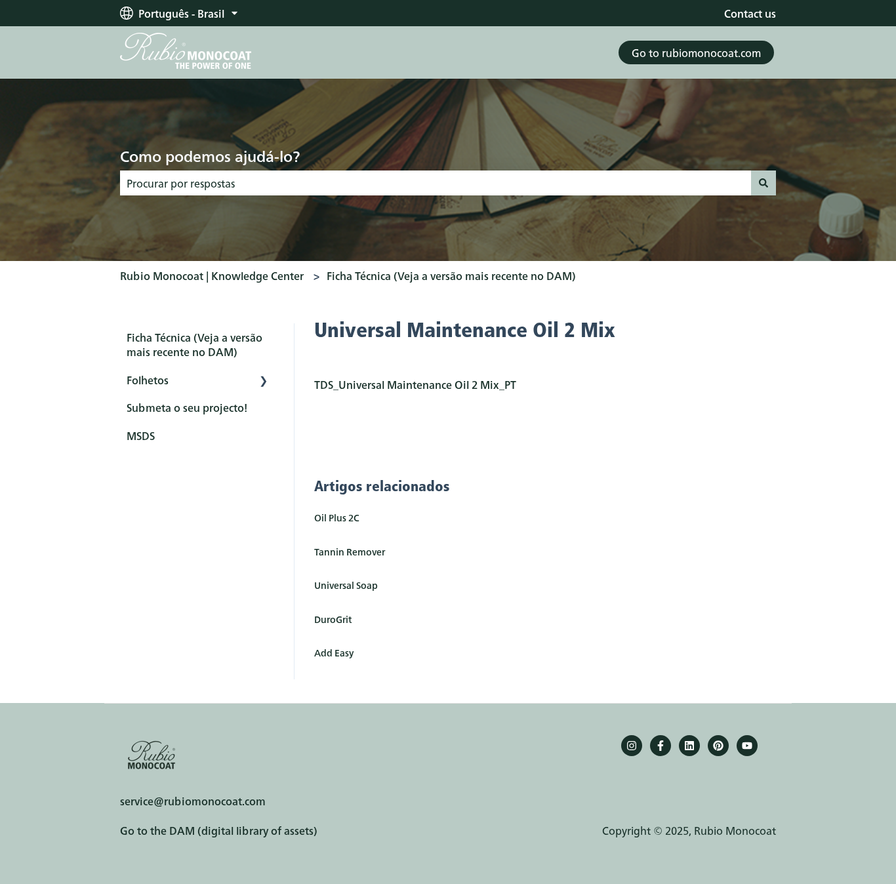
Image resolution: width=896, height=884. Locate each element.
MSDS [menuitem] (141, 435)
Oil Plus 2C (336, 517)
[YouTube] (747, 745)
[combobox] (435, 183)
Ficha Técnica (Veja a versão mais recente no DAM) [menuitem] (194, 344)
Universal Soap (346, 585)
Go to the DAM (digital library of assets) (218, 830)
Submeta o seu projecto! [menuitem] (187, 407)
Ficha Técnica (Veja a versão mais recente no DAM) (451, 275)
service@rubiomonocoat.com (193, 801)
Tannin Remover (349, 551)
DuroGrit (333, 619)
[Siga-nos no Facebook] (660, 745)
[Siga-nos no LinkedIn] (689, 745)
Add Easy (334, 652)
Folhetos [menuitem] (148, 379)
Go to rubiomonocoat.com (696, 52)
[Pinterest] (718, 745)
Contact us (750, 13)
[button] (263, 380)
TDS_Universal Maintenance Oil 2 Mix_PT (415, 384)
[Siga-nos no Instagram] (631, 745)
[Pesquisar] (763, 183)
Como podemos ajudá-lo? (210, 155)
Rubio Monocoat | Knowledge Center (212, 275)
